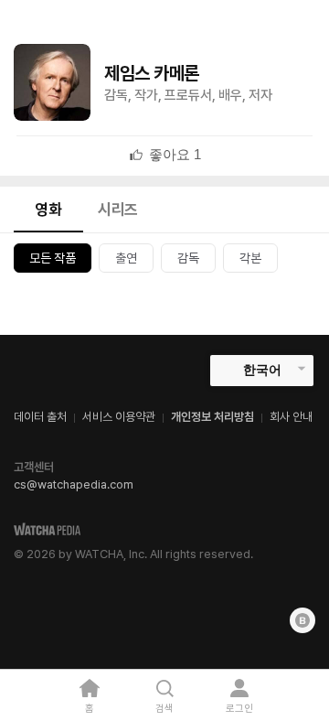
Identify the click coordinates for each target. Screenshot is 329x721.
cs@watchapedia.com (73, 484)
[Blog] (302, 620)
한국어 (262, 369)
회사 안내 (291, 417)
